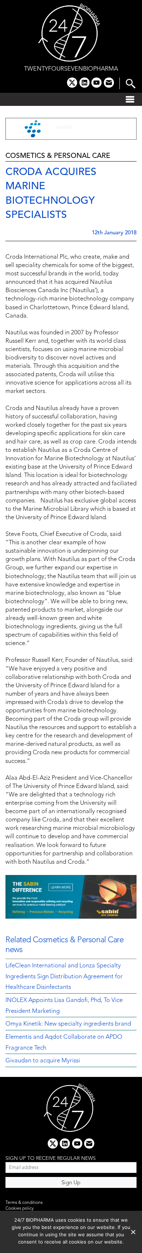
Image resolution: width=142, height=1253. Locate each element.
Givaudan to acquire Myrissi (42, 1061)
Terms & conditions (24, 1203)
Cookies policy (19, 1208)
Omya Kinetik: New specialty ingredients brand (68, 1024)
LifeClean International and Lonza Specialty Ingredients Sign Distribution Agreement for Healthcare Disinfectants (64, 976)
